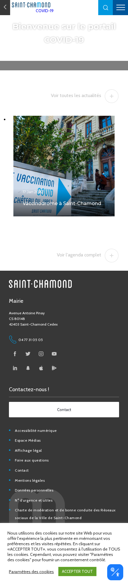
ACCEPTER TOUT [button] (77, 571)
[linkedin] (15, 368)
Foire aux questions (32, 460)
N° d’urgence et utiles (33, 500)
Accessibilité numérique (36, 430)
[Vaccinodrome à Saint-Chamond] (63, 166)
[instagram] (41, 354)
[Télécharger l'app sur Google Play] (54, 368)
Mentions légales (30, 480)
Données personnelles (34, 490)
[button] (105, 7)
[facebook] (15, 354)
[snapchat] (28, 368)
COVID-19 (45, 10)
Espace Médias (28, 440)
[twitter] (28, 354)
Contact (22, 470)
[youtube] (54, 354)
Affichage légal (28, 450)
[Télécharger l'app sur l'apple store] (41, 368)
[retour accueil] (5, 7)
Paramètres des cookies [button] (31, 571)
